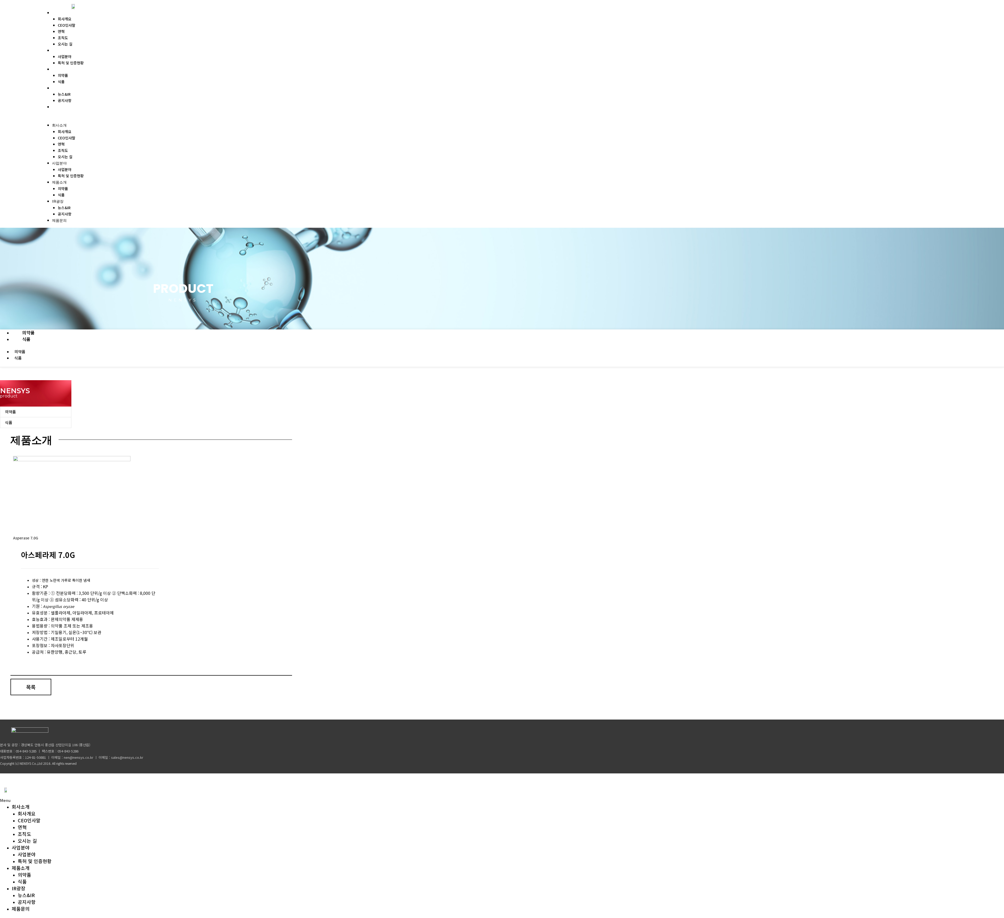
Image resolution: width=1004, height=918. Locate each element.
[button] (125, 119)
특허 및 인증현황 (71, 62)
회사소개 (61, 12)
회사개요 (64, 18)
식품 (61, 81)
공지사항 (64, 100)
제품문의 (61, 106)
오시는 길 (65, 44)
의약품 (63, 75)
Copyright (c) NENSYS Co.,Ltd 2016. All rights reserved (38, 763)
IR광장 (59, 87)
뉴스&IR (64, 94)
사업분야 (61, 50)
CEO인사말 (66, 25)
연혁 (61, 31)
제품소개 (61, 69)
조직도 (63, 37)
